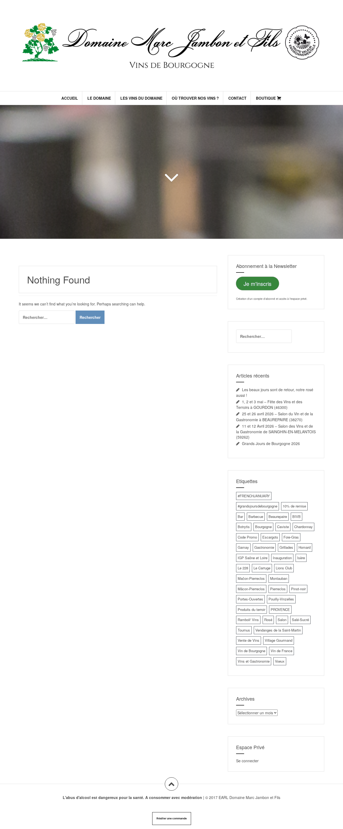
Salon (282, 619)
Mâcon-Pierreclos (251, 588)
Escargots (270, 537)
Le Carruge (261, 567)
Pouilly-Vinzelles (281, 599)
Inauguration (282, 557)
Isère (301, 557)
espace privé (299, 299)
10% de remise (294, 506)
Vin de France (281, 650)
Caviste (283, 526)
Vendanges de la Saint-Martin (278, 630)
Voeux (280, 661)
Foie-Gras (291, 537)
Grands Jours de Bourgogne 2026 (271, 443)
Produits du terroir (251, 609)
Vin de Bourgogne (251, 650)
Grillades (286, 547)
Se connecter (247, 760)
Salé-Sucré (300, 619)
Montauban (278, 578)
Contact (237, 98)
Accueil (69, 98)
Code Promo (247, 537)
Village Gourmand (278, 640)
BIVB (296, 516)
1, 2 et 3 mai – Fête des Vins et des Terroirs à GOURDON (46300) (269, 404)
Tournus (244, 630)
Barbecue (255, 516)
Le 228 (243, 567)
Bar (240, 516)
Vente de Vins (248, 640)
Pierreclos (278, 588)
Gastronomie (264, 547)
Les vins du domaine (141, 98)
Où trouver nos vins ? (195, 98)
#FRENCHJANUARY (254, 495)
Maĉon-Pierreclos (251, 578)
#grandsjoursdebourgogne (257, 506)
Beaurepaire (278, 516)
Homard (305, 547)
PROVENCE (280, 609)
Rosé (268, 619)
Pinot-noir (298, 588)
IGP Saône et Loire (252, 557)
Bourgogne (263, 526)
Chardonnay (303, 526)
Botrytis (244, 526)
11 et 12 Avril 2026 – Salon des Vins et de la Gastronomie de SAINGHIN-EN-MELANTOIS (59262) (276, 431)
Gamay (243, 547)
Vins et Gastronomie (254, 661)
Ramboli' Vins (248, 619)
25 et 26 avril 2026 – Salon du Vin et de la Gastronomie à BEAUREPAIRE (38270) (274, 416)
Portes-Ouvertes (250, 599)
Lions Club (284, 567)
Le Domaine (99, 98)
